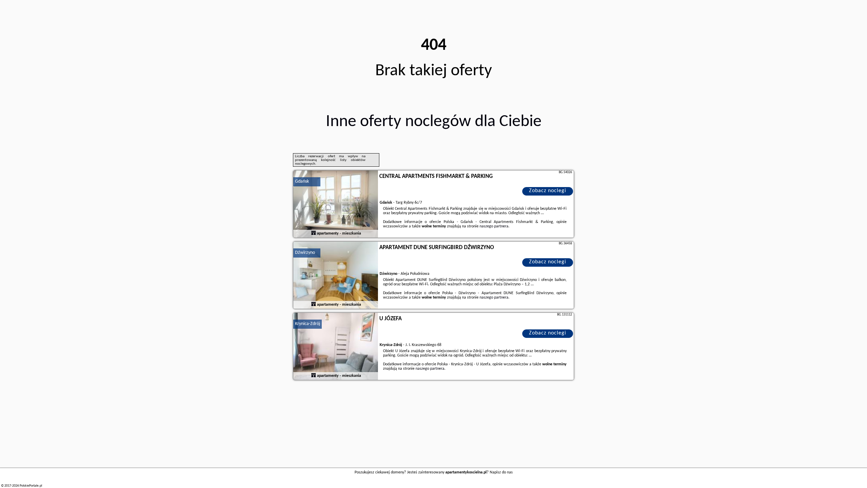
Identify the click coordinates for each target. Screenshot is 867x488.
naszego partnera (494, 226)
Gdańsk (302, 181)
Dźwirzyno (305, 252)
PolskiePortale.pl (31, 486)
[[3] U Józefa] (335, 347)
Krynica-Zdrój (307, 323)
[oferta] (313, 233)
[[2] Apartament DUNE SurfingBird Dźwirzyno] (335, 275)
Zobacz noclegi (547, 191)
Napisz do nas (501, 472)
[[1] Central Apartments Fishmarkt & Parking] (335, 204)
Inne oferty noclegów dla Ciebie (434, 121)
